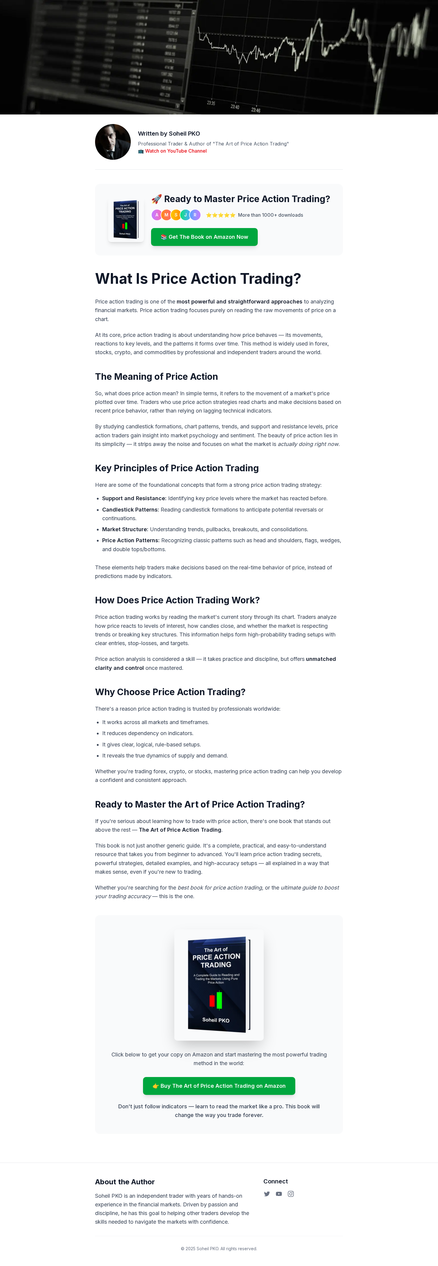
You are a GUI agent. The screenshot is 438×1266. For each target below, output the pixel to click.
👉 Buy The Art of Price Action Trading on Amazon (219, 1086)
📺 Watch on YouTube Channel (172, 151)
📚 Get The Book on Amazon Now (204, 237)
